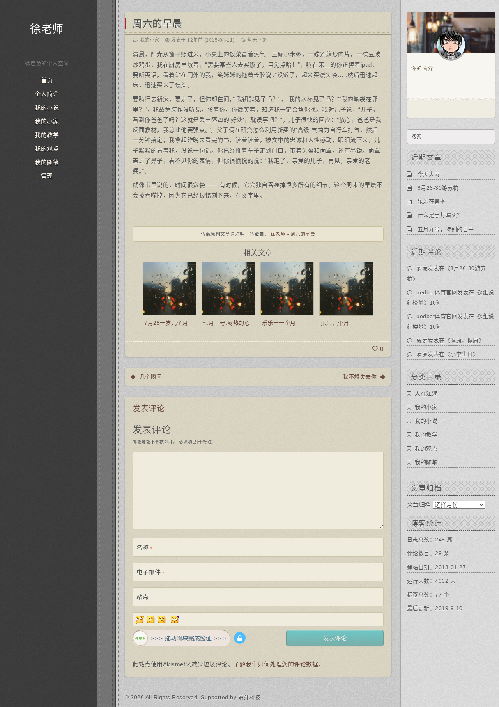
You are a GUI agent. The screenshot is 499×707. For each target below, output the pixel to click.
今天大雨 (429, 174)
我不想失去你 (360, 377)
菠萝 (422, 340)
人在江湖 (426, 393)
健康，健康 (464, 340)
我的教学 (47, 135)
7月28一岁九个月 (166, 323)
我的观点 (47, 149)
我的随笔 (47, 162)
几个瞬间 (151, 377)
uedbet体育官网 (436, 292)
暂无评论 (257, 40)
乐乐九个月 (335, 323)
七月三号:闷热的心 (226, 323)
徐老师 (47, 29)
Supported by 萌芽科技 (231, 697)
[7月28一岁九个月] (169, 288)
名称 (144, 547)
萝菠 (422, 268)
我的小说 (47, 108)
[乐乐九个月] (346, 288)
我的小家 (47, 121)
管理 (47, 176)
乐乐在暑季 (432, 201)
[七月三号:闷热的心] (228, 288)
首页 (47, 80)
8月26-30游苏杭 (438, 188)
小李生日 (461, 354)
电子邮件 (150, 572)
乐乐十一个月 (279, 323)
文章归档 (419, 504)
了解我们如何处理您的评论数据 (276, 664)
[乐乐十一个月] (287, 288)
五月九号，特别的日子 (446, 229)
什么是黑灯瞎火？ (440, 215)
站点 (142, 596)
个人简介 (47, 94)
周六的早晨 (157, 23)
